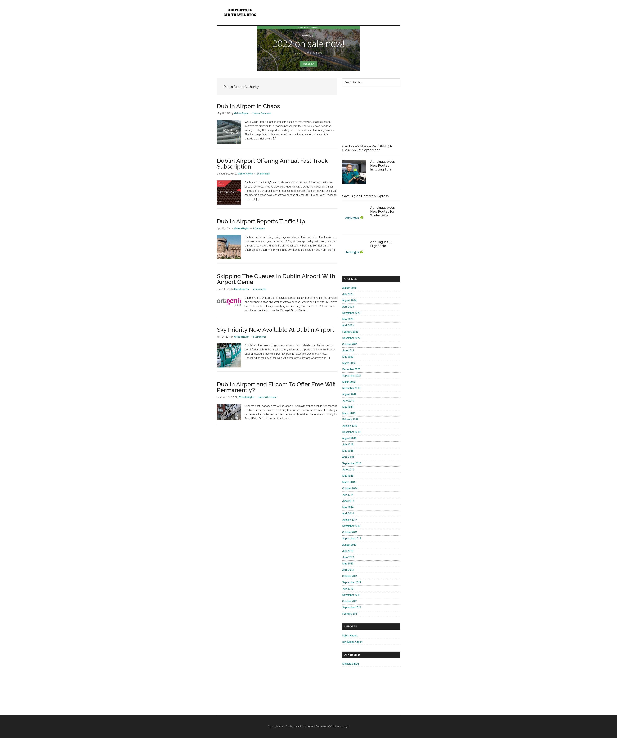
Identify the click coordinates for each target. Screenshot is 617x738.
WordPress (335, 726)
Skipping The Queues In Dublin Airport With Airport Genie (276, 279)
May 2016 (347, 475)
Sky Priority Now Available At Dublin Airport (275, 329)
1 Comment (259, 228)
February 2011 (350, 613)
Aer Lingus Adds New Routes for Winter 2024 (382, 211)
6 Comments (259, 336)
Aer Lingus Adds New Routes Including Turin (382, 165)
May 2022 (347, 356)
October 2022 (350, 344)
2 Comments (263, 173)
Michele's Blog (350, 663)
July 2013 (347, 551)
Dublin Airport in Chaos (248, 106)
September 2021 (351, 375)
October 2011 (350, 601)
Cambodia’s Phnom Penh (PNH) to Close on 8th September (367, 148)
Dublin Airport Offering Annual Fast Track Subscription (272, 163)
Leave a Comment (262, 113)
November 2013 (351, 526)
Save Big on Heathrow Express (365, 196)
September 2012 (351, 582)
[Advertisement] (371, 115)
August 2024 (349, 300)
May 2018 (347, 450)
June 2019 (348, 400)
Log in (346, 726)
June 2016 (348, 469)
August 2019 (349, 394)
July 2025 (347, 294)
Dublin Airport (350, 635)
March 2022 (349, 363)
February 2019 (350, 419)
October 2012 (350, 576)
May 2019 (347, 406)
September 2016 (351, 463)
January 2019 (349, 425)
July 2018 (347, 444)
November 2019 (351, 388)
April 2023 (348, 325)
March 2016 (349, 482)
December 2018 (351, 432)
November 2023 (351, 312)
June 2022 (348, 350)
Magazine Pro (296, 726)
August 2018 (349, 438)
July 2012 (347, 588)
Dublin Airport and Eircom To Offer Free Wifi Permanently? (276, 387)
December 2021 (351, 369)
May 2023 (347, 319)
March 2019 (349, 413)
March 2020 (349, 381)
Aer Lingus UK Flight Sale (381, 244)
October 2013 (350, 532)
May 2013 (347, 563)
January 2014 (349, 519)
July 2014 (347, 494)
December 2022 (351, 338)
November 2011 (351, 594)
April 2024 (348, 306)
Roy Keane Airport (352, 641)
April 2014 (348, 513)
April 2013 (348, 569)
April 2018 (348, 457)
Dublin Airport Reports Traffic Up (261, 221)
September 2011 (351, 607)
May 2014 (347, 507)
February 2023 (350, 331)
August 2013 (349, 544)
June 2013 (348, 557)
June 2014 (348, 500)
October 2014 (350, 488)
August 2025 (349, 287)
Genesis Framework (317, 726)
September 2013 (351, 538)
